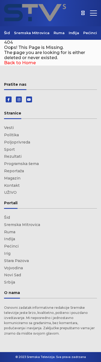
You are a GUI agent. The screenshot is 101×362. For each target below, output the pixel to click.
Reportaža (14, 171)
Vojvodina (13, 268)
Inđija (74, 33)
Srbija (9, 282)
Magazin (12, 178)
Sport (9, 149)
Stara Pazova (16, 260)
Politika (11, 134)
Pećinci (90, 33)
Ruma (59, 33)
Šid (7, 33)
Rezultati (13, 156)
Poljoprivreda (17, 142)
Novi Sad (12, 275)
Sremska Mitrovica (32, 33)
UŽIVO (10, 192)
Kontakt (12, 185)
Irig (7, 253)
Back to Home (20, 62)
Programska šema (21, 163)
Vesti (9, 127)
